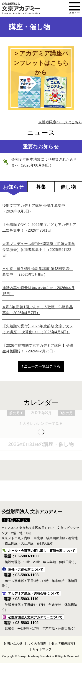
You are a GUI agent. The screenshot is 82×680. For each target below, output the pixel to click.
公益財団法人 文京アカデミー (32, 511)
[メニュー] (74, 6)
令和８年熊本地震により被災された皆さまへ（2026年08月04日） (44, 162)
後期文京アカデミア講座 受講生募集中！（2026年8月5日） (35, 208)
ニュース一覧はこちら (42, 366)
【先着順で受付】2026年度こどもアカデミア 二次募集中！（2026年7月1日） (39, 228)
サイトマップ (42, 649)
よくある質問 (36, 643)
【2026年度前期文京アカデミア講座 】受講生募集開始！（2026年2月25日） (37, 348)
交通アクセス (17, 520)
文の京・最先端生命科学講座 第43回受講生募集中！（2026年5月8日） (37, 272)
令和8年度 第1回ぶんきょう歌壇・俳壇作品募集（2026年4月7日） (37, 310)
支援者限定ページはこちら (60, 122)
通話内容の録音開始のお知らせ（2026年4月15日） (38, 291)
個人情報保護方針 (64, 643)
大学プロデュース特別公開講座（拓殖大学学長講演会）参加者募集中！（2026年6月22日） (38, 249)
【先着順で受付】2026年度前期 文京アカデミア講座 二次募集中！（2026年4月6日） (37, 329)
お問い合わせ (13, 643)
